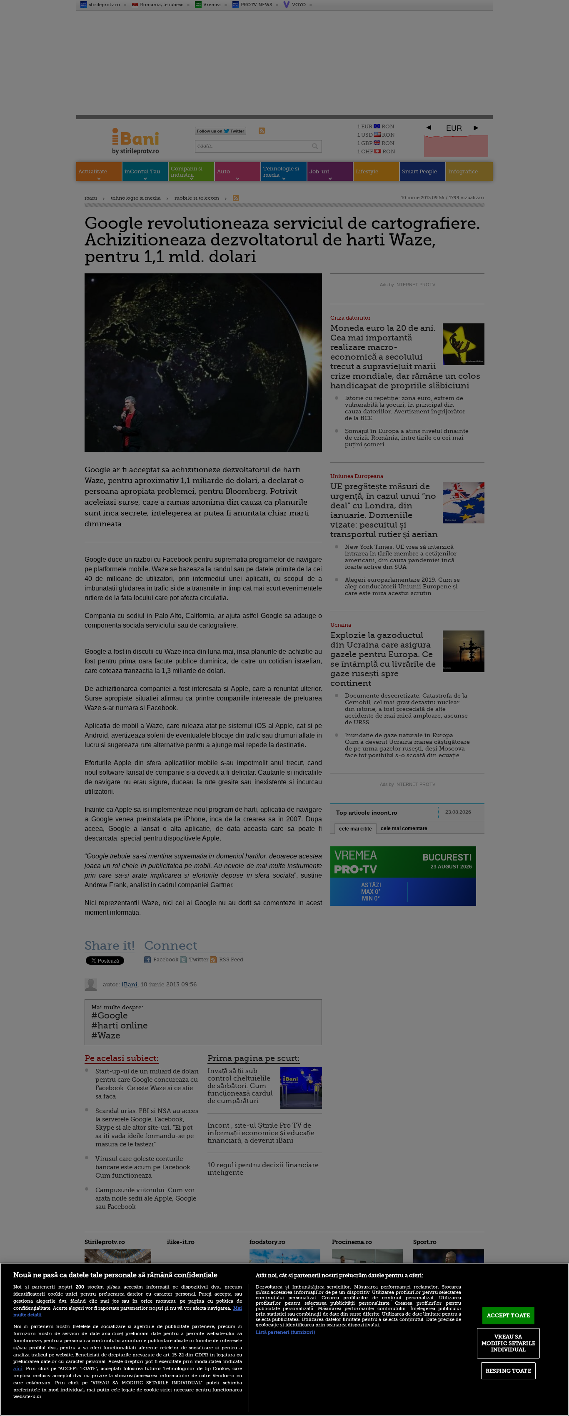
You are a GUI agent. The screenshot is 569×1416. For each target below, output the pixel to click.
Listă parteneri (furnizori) (285, 1332)
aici (17, 1368)
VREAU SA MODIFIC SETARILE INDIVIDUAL (508, 1343)
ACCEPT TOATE (508, 1315)
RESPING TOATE (508, 1371)
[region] (284, 1339)
